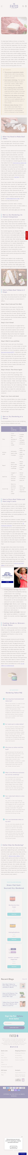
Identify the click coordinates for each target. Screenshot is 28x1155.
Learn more (13, 1147)
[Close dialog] (26, 568)
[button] (15, 1154)
